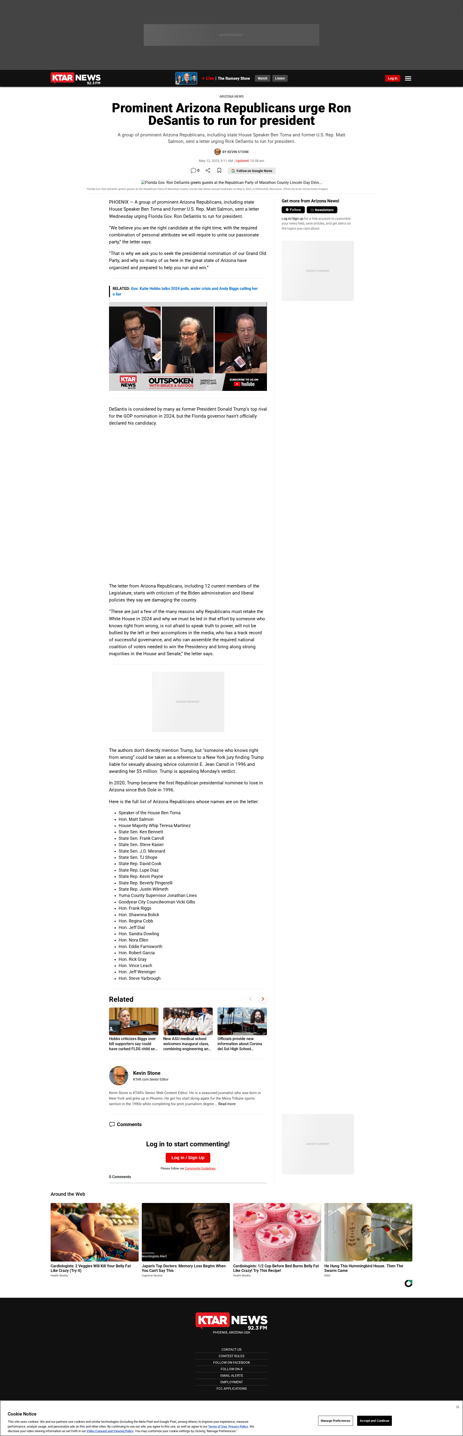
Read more (227, 1104)
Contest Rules (231, 1356)
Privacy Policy (238, 1426)
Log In (392, 78)
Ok (457, 1406)
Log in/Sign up (292, 218)
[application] (188, 346)
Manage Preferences (335, 1421)
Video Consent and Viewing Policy (110, 1431)
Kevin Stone (146, 1073)
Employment (231, 1382)
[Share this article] (208, 170)
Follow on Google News (254, 171)
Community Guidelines (200, 1168)
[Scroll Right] (263, 999)
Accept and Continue (374, 1421)
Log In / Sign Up (187, 1157)
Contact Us (231, 1349)
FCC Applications (232, 1388)
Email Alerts (231, 1375)
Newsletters (324, 210)
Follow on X (232, 1369)
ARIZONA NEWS (231, 96)
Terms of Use (217, 1426)
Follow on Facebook (231, 1362)
